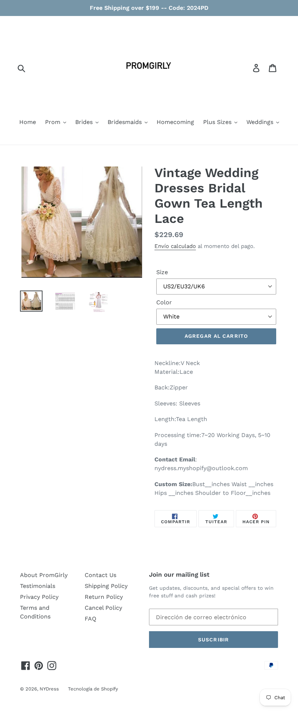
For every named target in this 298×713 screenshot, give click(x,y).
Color (164, 302)
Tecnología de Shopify (93, 689)
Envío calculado (175, 246)
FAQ (90, 618)
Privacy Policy (39, 596)
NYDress (49, 689)
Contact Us (100, 575)
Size (162, 272)
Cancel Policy (103, 607)
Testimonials (37, 585)
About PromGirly (44, 575)
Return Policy (104, 596)
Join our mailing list (179, 574)
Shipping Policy (106, 585)
